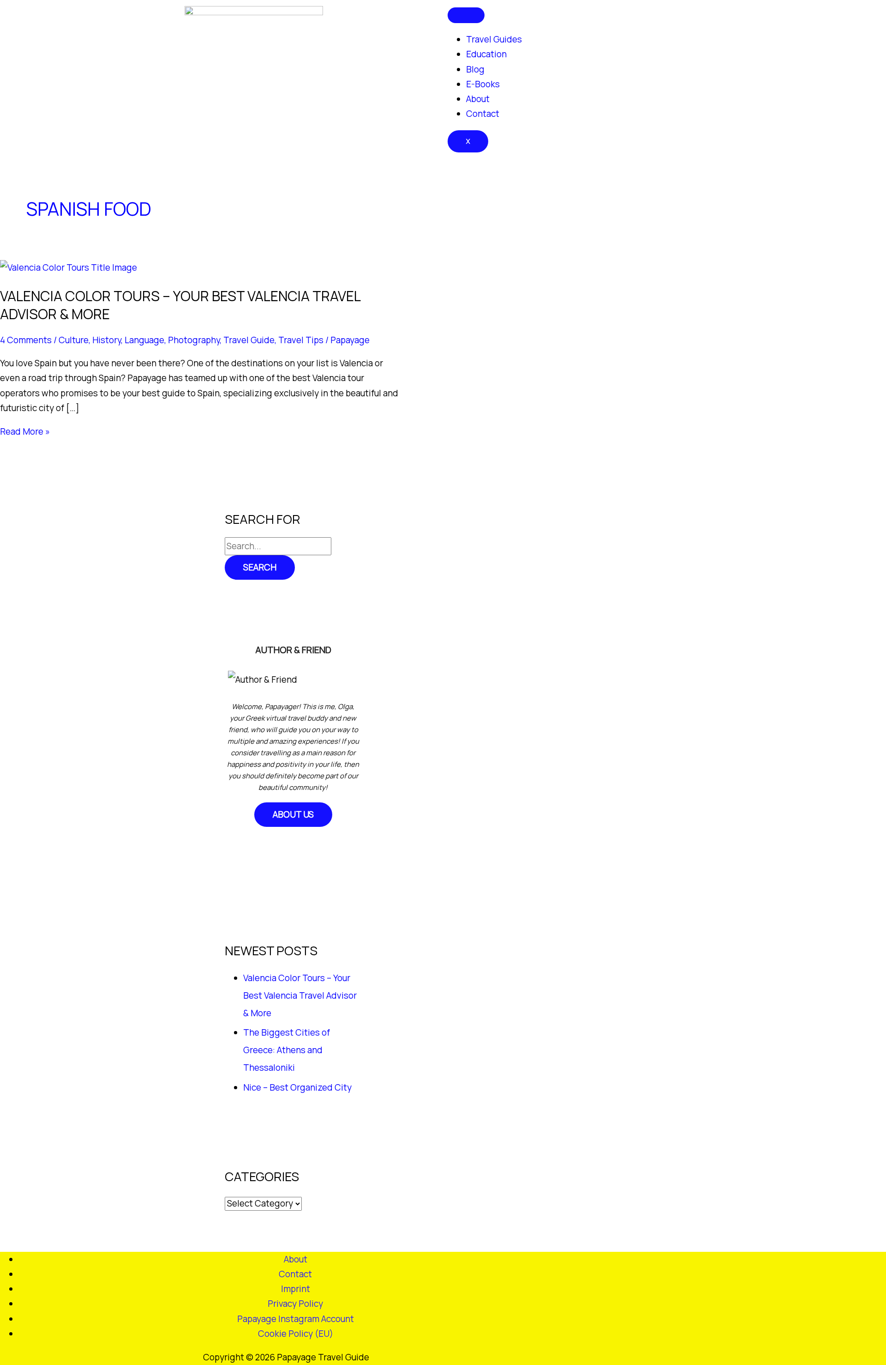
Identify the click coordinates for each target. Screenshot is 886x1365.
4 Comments (26, 340)
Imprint (295, 1289)
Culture (74, 340)
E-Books (483, 84)
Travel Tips (300, 340)
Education (486, 54)
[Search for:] (278, 546)
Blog (475, 69)
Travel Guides (494, 39)
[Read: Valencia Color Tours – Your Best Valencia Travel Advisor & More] (68, 267)
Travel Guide (249, 340)
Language (144, 340)
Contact (482, 114)
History (106, 340)
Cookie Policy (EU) (295, 1334)
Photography (194, 340)
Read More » (25, 431)
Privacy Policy (295, 1304)
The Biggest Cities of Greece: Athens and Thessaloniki (286, 1050)
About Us (293, 814)
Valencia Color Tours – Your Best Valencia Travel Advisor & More (180, 304)
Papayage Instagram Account (295, 1319)
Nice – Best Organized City (297, 1087)
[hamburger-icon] (466, 15)
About (478, 99)
